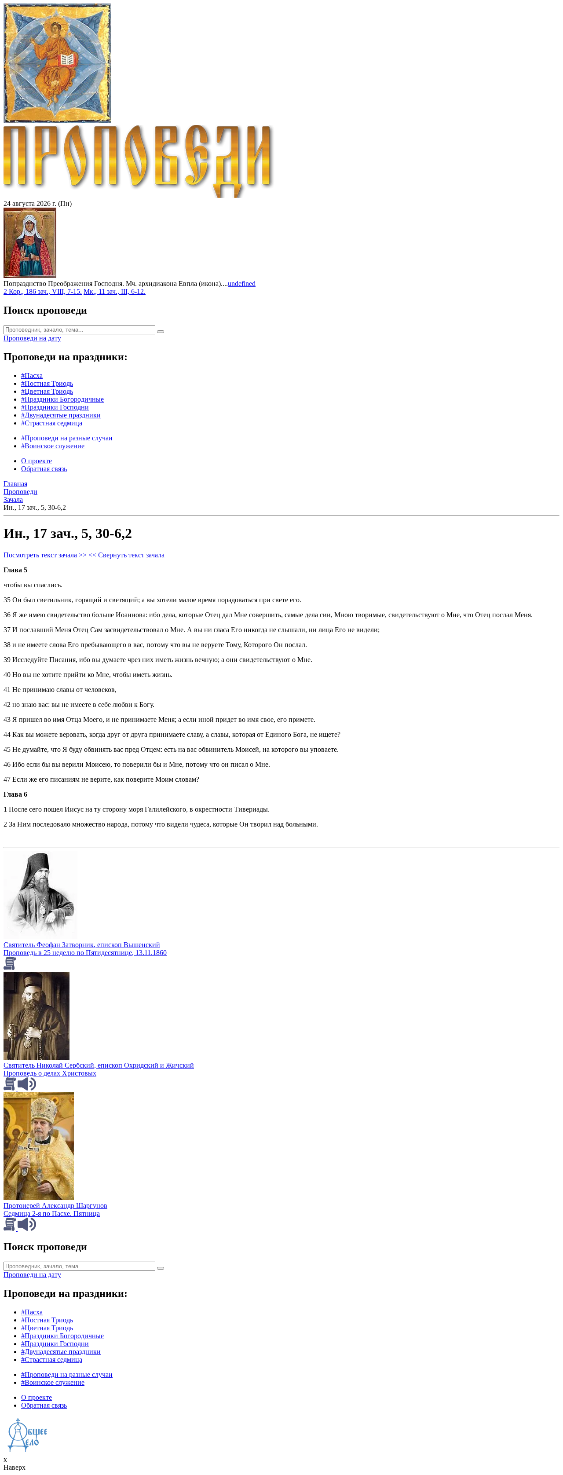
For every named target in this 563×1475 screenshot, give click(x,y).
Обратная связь (44, 468)
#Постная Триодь (47, 383)
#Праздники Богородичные (62, 399)
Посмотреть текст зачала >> (45, 555)
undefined (242, 283)
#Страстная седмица (51, 423)
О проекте (36, 461)
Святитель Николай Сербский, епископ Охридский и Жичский (99, 1065)
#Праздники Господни (55, 407)
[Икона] (30, 275)
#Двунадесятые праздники (61, 415)
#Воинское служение (52, 446)
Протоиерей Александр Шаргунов (55, 1205)
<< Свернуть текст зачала (126, 555)
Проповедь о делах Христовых (50, 1073)
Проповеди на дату (32, 338)
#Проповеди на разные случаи (67, 438)
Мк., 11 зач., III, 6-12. (115, 291)
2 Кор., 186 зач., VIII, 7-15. (43, 291)
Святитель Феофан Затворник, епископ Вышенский (82, 944)
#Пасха (32, 375)
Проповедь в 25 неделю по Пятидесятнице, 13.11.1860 (85, 952)
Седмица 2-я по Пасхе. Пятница (52, 1213)
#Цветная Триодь (47, 391)
